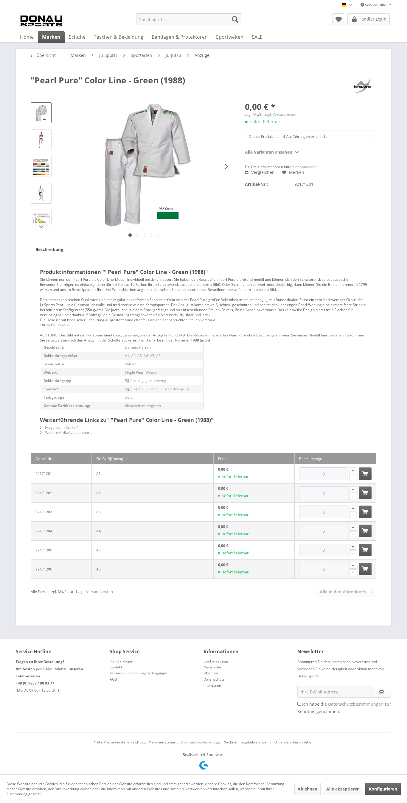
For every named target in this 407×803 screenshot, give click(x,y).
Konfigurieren (383, 789)
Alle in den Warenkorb (343, 592)
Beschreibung (49, 249)
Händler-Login (121, 661)
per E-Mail (45, 668)
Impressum (213, 685)
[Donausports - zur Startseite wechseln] (41, 20)
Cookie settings (216, 661)
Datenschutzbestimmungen (355, 704)
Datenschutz (214, 679)
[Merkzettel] (338, 19)
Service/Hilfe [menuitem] (375, 4)
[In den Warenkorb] (365, 473)
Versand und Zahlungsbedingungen (139, 673)
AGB (113, 679)
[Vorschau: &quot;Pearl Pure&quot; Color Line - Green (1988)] (41, 112)
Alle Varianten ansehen (268, 152)
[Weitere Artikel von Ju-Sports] (362, 86)
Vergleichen (262, 172)
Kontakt (116, 667)
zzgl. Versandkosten (280, 114)
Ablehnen (307, 789)
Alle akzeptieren (343, 789)
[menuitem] (188, 19)
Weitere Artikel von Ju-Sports (68, 432)
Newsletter (213, 667)
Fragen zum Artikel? (61, 427)
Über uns (211, 673)
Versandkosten (99, 591)
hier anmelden (304, 166)
